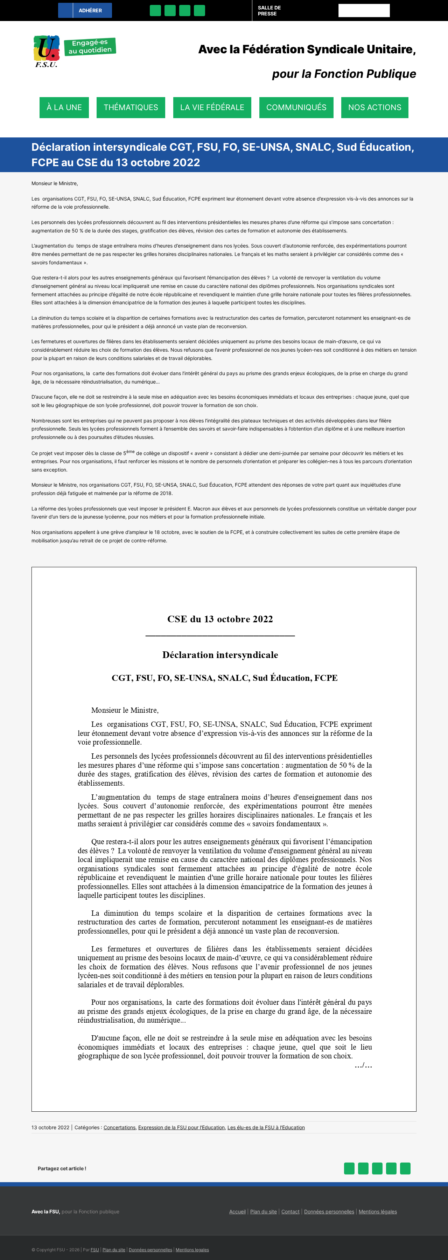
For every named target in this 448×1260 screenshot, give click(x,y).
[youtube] (199, 10)
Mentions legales (192, 1249)
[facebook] (155, 10)
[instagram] (184, 10)
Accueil (237, 1211)
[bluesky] (170, 10)
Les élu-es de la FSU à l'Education (266, 1127)
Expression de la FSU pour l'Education (181, 1127)
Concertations (119, 1127)
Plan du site (263, 1211)
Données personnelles (329, 1211)
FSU (95, 1249)
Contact (290, 1211)
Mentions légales (378, 1211)
